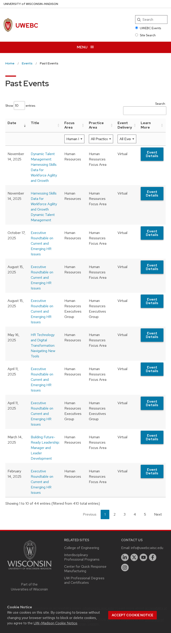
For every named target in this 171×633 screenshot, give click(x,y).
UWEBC (27, 25)
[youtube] (143, 557)
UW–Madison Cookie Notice (55, 623)
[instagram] (125, 567)
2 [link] (115, 514)
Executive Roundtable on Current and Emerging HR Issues (42, 243)
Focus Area (69, 125)
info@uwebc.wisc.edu (147, 547)
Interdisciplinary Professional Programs (82, 557)
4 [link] (135, 514)
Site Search (148, 35)
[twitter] (134, 557)
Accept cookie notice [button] (132, 615)
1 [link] (105, 514)
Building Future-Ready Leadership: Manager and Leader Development (45, 448)
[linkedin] (125, 557)
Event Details (152, 154)
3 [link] (125, 514)
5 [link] (145, 514)
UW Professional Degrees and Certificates (84, 580)
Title (35, 123)
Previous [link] (89, 514)
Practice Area (96, 125)
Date (12, 123)
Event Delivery (125, 125)
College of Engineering (81, 547)
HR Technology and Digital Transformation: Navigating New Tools (43, 345)
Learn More (146, 125)
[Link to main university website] (29, 570)
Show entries (20, 106)
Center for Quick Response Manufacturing (85, 568)
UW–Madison (31, 4)
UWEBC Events (150, 28)
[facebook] (153, 557)
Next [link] (158, 514)
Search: (160, 104)
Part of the (29, 587)
